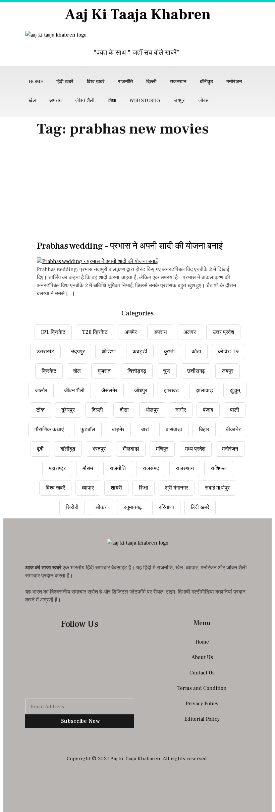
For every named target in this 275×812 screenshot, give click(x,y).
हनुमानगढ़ (132, 507)
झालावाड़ (204, 390)
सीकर (101, 507)
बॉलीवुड (206, 82)
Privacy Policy (202, 703)
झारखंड (171, 390)
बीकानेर (233, 429)
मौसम (87, 468)
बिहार (204, 429)
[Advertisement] (137, 191)
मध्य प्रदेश (195, 449)
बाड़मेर (118, 429)
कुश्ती (169, 351)
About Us (202, 657)
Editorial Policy (202, 719)
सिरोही (72, 507)
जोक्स (203, 100)
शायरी (116, 488)
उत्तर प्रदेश (223, 332)
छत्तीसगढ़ (196, 371)
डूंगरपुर (68, 410)
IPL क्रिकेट (53, 332)
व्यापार (88, 488)
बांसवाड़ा (174, 429)
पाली (234, 410)
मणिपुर (162, 449)
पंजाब (208, 410)
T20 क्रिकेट (95, 332)
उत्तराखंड (45, 351)
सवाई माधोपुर (217, 488)
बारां (145, 429)
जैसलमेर (109, 390)
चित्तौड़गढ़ (136, 371)
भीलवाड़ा (130, 449)
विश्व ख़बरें (96, 82)
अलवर (189, 332)
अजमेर (130, 332)
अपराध (55, 100)
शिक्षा (112, 100)
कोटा (196, 351)
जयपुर (179, 100)
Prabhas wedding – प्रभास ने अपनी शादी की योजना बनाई (130, 246)
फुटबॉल (87, 429)
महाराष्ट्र (57, 468)
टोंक (40, 410)
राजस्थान (178, 82)
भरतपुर (99, 449)
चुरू (166, 371)
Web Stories (144, 100)
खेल (32, 100)
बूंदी (40, 449)
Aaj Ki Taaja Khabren (138, 14)
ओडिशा (109, 351)
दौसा (124, 410)
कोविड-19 (228, 351)
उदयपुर (78, 351)
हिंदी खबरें (64, 82)
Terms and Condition (202, 688)
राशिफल (219, 468)
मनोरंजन (234, 82)
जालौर (41, 390)
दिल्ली (151, 82)
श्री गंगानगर (176, 488)
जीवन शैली (84, 100)
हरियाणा (166, 507)
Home (36, 82)
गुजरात (104, 371)
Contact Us (202, 672)
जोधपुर (140, 390)
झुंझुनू (235, 390)
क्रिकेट (49, 371)
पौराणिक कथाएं (49, 429)
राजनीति (125, 82)
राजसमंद (151, 468)
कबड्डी (139, 351)
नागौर (180, 410)
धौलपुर (152, 410)
